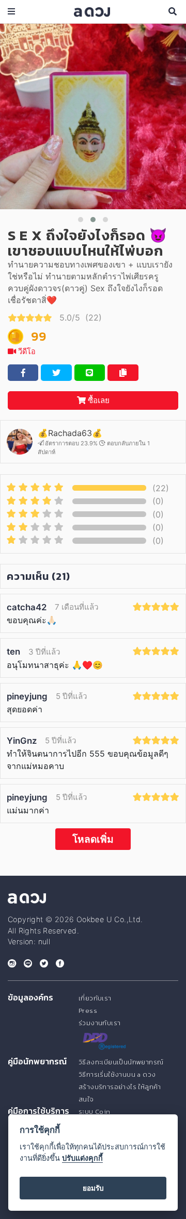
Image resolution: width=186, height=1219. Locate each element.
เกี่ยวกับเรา (95, 998)
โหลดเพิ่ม (93, 839)
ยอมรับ (93, 1188)
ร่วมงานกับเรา (99, 1023)
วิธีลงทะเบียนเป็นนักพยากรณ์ (121, 1062)
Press (88, 1010)
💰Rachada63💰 (70, 433)
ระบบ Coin (95, 1111)
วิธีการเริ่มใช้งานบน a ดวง (117, 1074)
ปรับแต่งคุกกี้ (82, 1158)
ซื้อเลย (98, 400)
